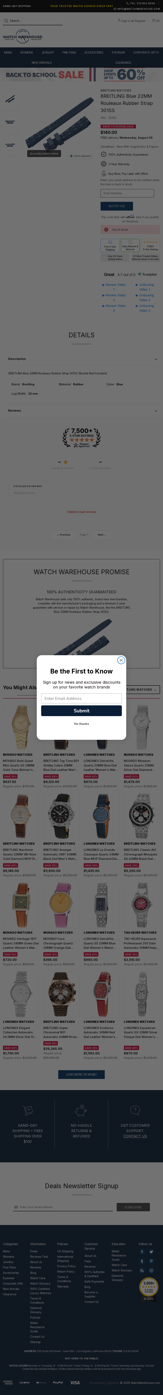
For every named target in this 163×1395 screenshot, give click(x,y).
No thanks (81, 724)
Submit (81, 711)
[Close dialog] (121, 660)
